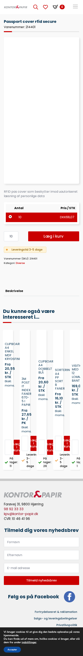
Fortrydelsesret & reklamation (56, 612)
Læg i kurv (54, 236)
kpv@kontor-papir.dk (21, 514)
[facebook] (69, 596)
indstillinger (29, 642)
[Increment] (15, 236)
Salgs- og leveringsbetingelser (55, 618)
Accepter (12, 649)
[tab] (14, 291)
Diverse (20, 263)
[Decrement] (7, 236)
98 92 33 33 (14, 509)
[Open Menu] (75, 7)
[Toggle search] (36, 7)
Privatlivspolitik (66, 625)
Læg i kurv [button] (17, 447)
